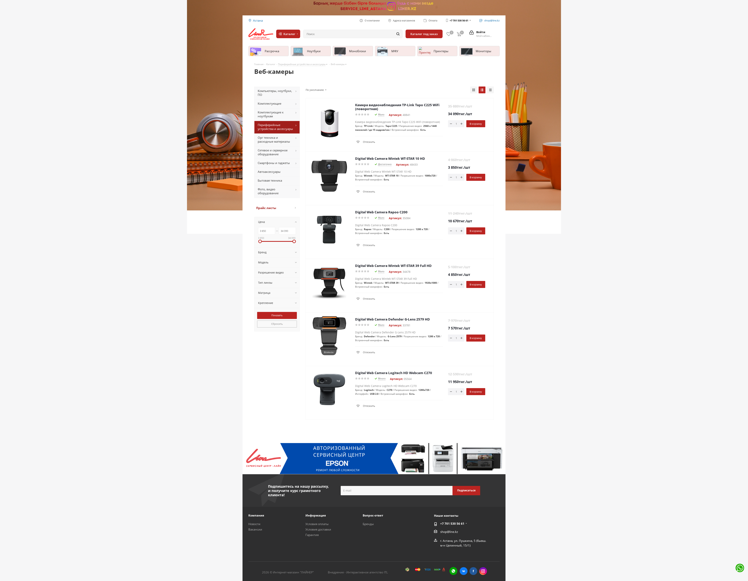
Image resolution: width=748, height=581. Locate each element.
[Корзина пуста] (459, 34)
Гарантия (312, 535)
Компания (256, 515)
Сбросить (277, 324)
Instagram (483, 571)
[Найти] (398, 34)
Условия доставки (318, 529)
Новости (254, 524)
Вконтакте (464, 571)
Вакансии (255, 529)
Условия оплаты (317, 524)
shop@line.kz (449, 532)
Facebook (473, 571)
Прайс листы (266, 208)
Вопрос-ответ (373, 515)
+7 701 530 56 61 (459, 20)
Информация (315, 515)
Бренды (368, 524)
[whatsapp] (453, 571)
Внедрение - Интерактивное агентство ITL (358, 572)
